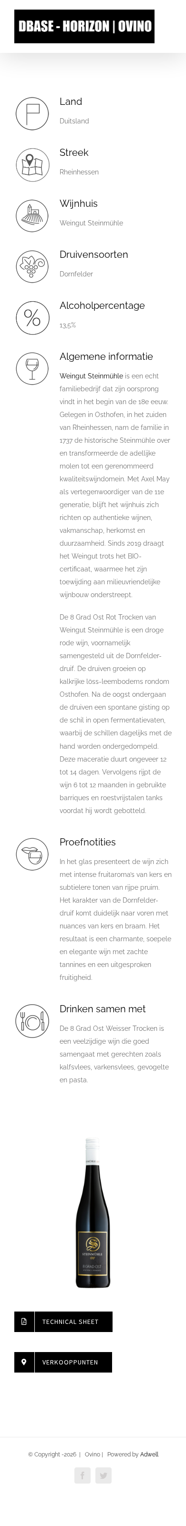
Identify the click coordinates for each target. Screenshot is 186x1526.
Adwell (149, 1454)
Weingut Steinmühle (91, 376)
